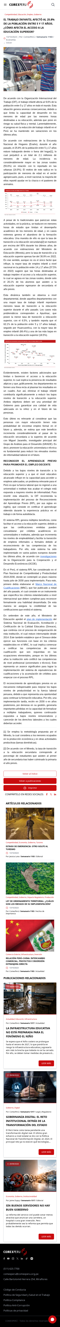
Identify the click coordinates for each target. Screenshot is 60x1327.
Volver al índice (30, 773)
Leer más (46, 1063)
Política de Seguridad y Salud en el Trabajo (26, 1294)
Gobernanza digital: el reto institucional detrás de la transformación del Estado (26, 1121)
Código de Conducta (14, 1289)
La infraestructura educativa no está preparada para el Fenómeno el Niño (28, 1032)
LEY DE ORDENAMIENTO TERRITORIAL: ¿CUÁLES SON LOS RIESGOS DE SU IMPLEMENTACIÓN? (30, 902)
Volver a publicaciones (30, 780)
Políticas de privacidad (15, 1310)
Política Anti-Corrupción (16, 1305)
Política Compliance (14, 1300)
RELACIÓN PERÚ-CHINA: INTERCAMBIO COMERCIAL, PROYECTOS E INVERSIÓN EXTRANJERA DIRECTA (25, 961)
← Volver (7, 42)
